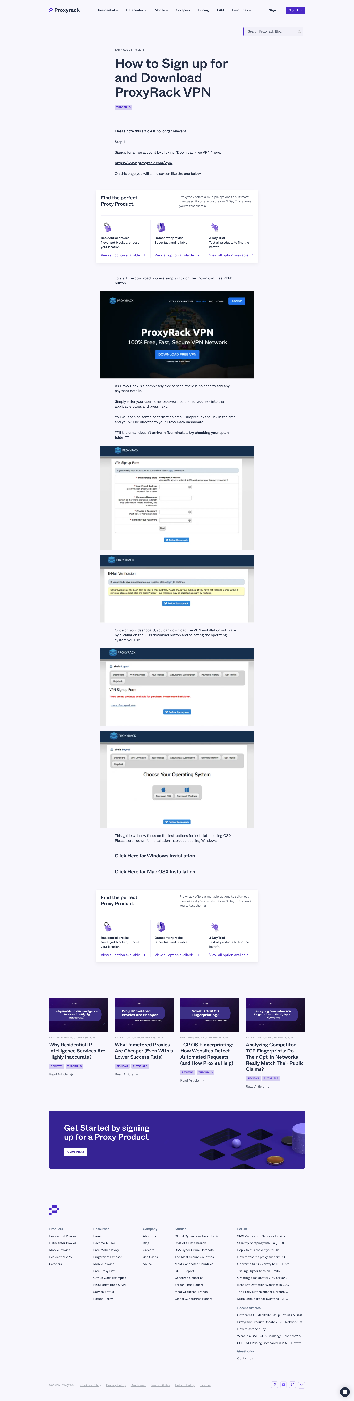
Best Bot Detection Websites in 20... (263, 1285)
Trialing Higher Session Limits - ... (261, 1271)
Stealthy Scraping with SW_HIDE (261, 1243)
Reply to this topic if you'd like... (259, 1250)
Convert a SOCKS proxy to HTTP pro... (264, 1264)
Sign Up (295, 10)
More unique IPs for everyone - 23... (262, 1298)
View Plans (75, 1152)
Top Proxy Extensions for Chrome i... (263, 1292)
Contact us (245, 1358)
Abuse (147, 1264)
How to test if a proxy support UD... (262, 1257)
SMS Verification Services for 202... (262, 1236)
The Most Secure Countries (194, 1257)
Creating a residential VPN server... (262, 1278)
